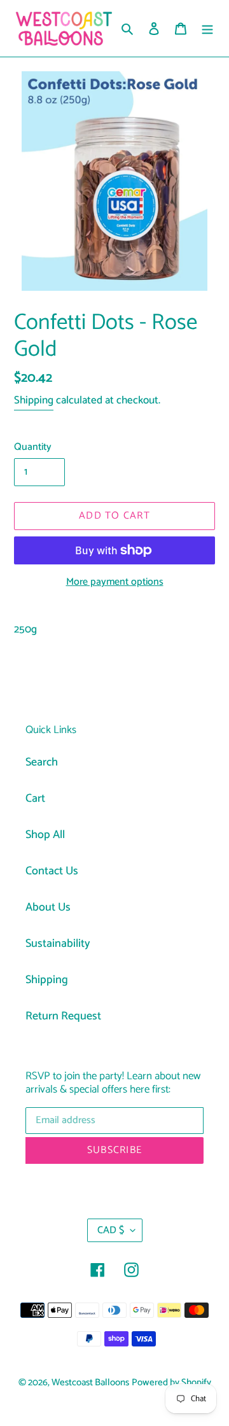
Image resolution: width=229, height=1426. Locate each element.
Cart (35, 798)
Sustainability (57, 943)
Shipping (33, 400)
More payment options (114, 582)
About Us (48, 907)
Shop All (45, 834)
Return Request (63, 1016)
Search (41, 762)
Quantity (33, 447)
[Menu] (207, 28)
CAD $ (110, 1230)
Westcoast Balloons (90, 1382)
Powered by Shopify (171, 1382)
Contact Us (51, 871)
